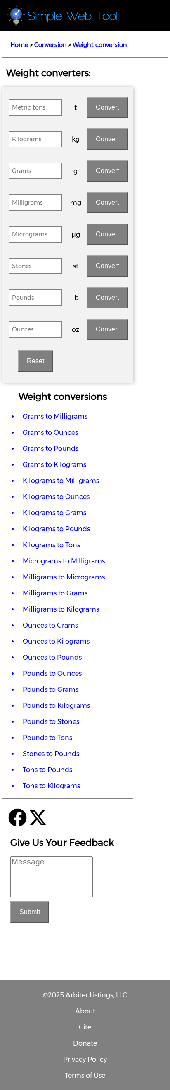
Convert (107, 107)
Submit (29, 911)
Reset (35, 360)
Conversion (50, 45)
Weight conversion (100, 45)
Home (19, 45)
